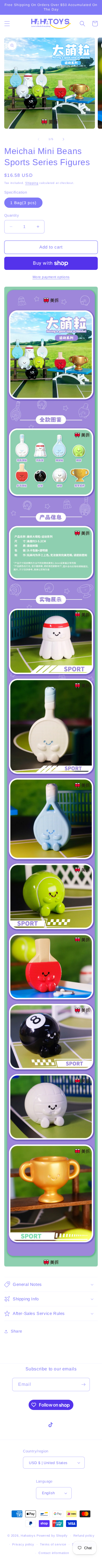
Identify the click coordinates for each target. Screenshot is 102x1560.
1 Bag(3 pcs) (23, 202)
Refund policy (84, 1535)
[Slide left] (38, 139)
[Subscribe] (83, 1384)
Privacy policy (23, 1544)
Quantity (11, 215)
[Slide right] (63, 139)
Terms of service (53, 1544)
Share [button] (16, 1331)
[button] (7, 23)
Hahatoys (28, 1535)
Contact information (54, 1553)
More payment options (51, 277)
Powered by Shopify (52, 1535)
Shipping (32, 182)
